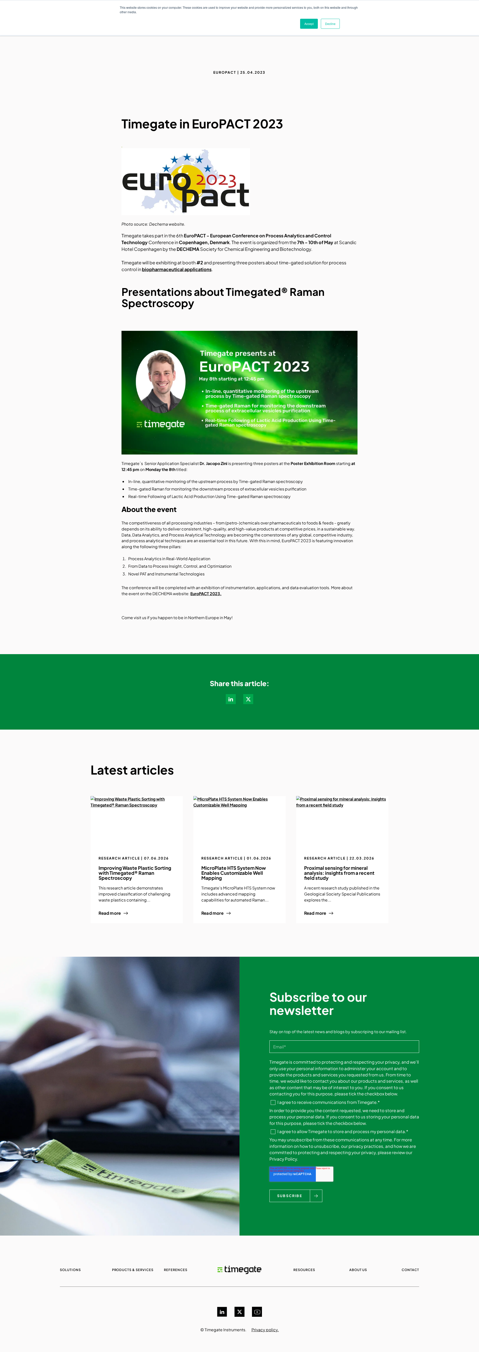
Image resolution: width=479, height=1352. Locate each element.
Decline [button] (330, 23)
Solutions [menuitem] (70, 1270)
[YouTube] (257, 1312)
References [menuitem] (175, 1270)
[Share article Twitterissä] (248, 699)
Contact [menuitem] (410, 1270)
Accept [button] (309, 23)
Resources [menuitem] (304, 1270)
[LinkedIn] (222, 1312)
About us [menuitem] (358, 1270)
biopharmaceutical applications (177, 269)
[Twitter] (239, 1312)
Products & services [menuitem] (132, 1270)
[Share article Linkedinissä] (231, 699)
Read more (110, 913)
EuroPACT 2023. (206, 593)
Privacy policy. (265, 1329)
